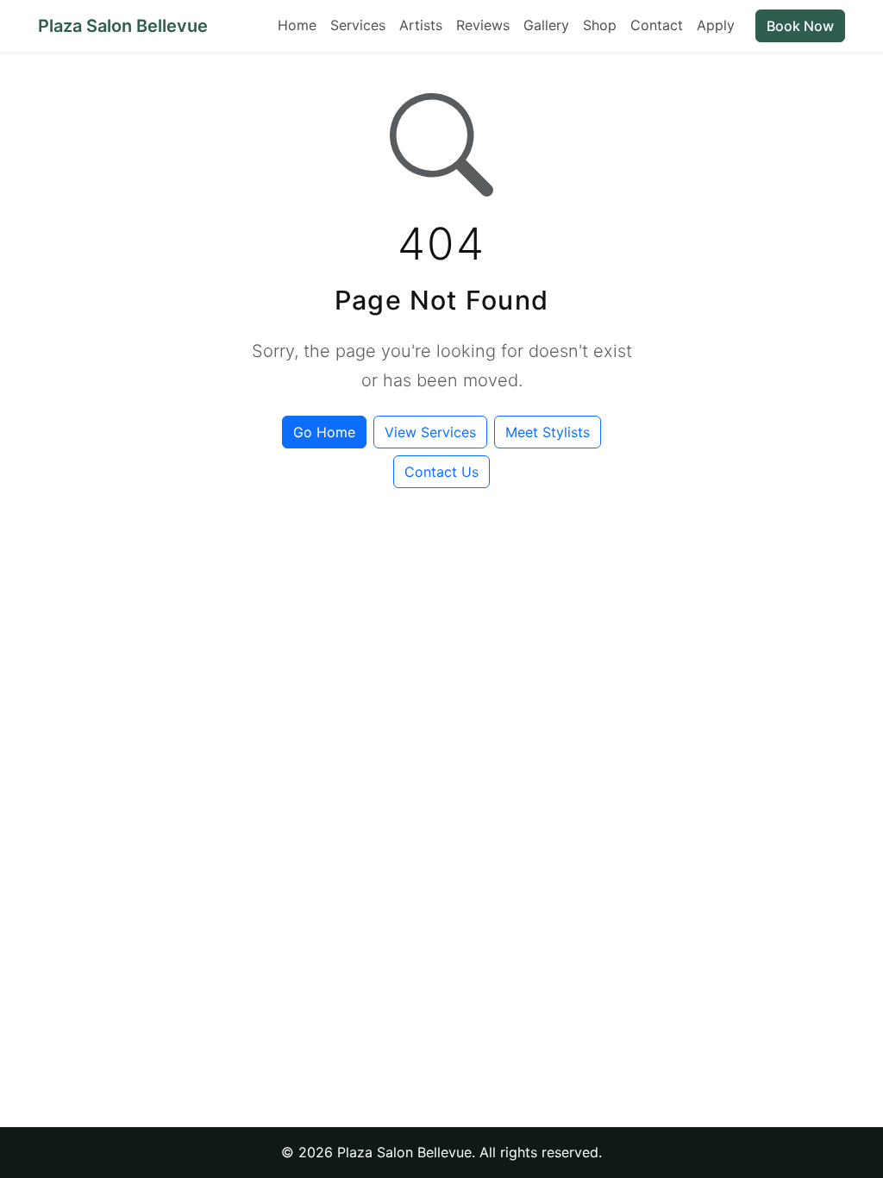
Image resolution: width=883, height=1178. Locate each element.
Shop (600, 25)
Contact (656, 25)
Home (297, 25)
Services (357, 25)
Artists (420, 25)
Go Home (324, 432)
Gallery (546, 25)
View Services (430, 432)
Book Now (800, 25)
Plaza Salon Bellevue (123, 26)
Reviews (483, 25)
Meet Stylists (547, 432)
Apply (716, 25)
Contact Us (441, 471)
